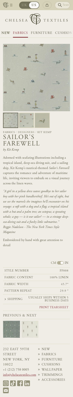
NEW (5, 33)
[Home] (36, 20)
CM (53, 263)
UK (24, 5)
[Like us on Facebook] (20, 383)
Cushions (51, 364)
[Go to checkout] (47, 5)
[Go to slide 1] (26, 120)
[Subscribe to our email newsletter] (6, 390)
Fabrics (20, 33)
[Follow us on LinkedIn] (27, 383)
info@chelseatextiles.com (19, 375)
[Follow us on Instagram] (6, 383)
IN (66, 263)
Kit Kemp (44, 132)
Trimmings (52, 375)
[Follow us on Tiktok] (13, 383)
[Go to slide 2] (42, 120)
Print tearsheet (54, 307)
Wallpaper (52, 370)
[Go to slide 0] (10, 120)
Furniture (41, 33)
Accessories (53, 380)
